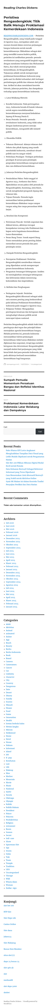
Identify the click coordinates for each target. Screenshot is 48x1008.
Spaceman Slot (12, 844)
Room (8, 829)
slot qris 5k (9, 968)
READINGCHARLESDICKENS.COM (18, 36)
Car (7, 671)
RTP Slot (7, 912)
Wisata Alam (11, 882)
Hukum (9, 745)
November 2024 (13, 576)
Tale (8, 857)
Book (8, 655)
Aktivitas (10, 627)
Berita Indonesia (13, 652)
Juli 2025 (10, 551)
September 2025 (13, 548)
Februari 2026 (12, 532)
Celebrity (10, 674)
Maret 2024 (11, 600)
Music (8, 786)
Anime (9, 637)
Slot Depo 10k (10, 918)
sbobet (7, 992)
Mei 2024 (10, 594)
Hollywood (10, 733)
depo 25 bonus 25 (11, 961)
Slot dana (8, 930)
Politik (9, 804)
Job (7, 754)
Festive (9, 702)
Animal (9, 630)
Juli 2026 (10, 523)
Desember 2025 (13, 538)
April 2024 (10, 597)
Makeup (9, 770)
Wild (8, 879)
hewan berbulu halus (15, 723)
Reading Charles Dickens (21, 7)
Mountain (10, 779)
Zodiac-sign (11, 888)
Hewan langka (12, 727)
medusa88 (8, 980)
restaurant (10, 826)
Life (7, 767)
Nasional (10, 789)
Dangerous (11, 686)
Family (9, 699)
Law (7, 764)
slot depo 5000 (10, 986)
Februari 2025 (12, 566)
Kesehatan (10, 761)
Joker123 (7, 937)
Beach (8, 643)
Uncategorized (36, 364)
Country (9, 683)
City (7, 680)
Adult (8, 624)
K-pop (9, 758)
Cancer (9, 668)
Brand (8, 658)
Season (9, 832)
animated (10, 633)
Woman (9, 885)
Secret (8, 835)
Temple (9, 863)
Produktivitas (12, 820)
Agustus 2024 (12, 585)
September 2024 (13, 582)
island (8, 751)
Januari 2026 (11, 535)
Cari (5, 427)
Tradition (10, 866)
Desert (9, 692)
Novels (9, 795)
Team (8, 860)
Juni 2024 (10, 591)
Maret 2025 (11, 563)
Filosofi (9, 705)
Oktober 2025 (12, 545)
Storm (8, 851)
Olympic (9, 801)
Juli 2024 (10, 588)
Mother (9, 776)
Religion (9, 823)
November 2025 (13, 541)
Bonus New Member (13, 949)
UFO (8, 869)
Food (8, 711)
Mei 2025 (10, 557)
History (9, 730)
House (8, 742)
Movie (8, 782)
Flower (9, 708)
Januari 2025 (11, 569)
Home (8, 736)
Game (8, 714)
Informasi (10, 748)
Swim (8, 854)
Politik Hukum (12, 807)
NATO (8, 792)
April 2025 (10, 560)
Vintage (9, 876)
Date (8, 689)
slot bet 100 (9, 905)
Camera (9, 661)
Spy (7, 848)
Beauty (9, 646)
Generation (11, 717)
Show (8, 841)
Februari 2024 (12, 603)
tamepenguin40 (13, 364)
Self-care (10, 838)
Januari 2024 (11, 607)
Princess (9, 817)
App (7, 640)
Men (8, 773)
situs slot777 (9, 955)
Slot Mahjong (10, 943)
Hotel (8, 739)
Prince (8, 813)
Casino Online (10, 924)
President (10, 810)
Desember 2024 (13, 572)
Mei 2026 (10, 529)
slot (5, 974)
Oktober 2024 (12, 579)
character (10, 677)
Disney (9, 696)
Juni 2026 (10, 526)
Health (9, 720)
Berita (8, 649)
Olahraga (10, 798)
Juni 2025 (10, 554)
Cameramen (11, 664)
